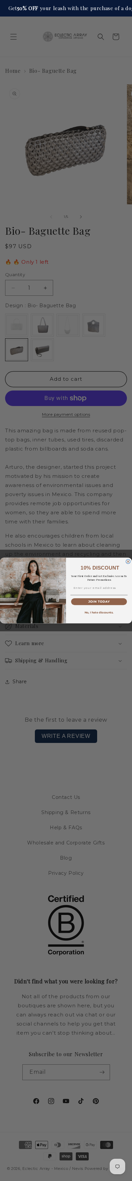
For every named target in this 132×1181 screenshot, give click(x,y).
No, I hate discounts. (99, 612)
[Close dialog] (128, 561)
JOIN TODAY (99, 602)
